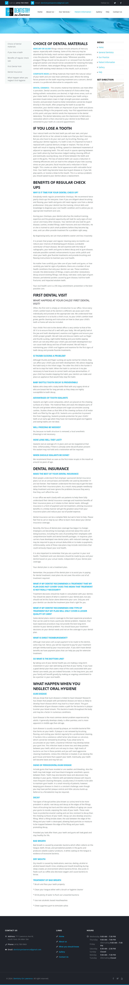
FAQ (107, 12)
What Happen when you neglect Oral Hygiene (18, 79)
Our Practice (104, 57)
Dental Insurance (15, 72)
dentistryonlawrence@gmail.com (55, 3)
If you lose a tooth (15, 52)
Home (40, 12)
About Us (50, 12)
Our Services (64, 12)
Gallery (99, 12)
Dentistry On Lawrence (23, 978)
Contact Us (117, 12)
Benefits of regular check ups (18, 59)
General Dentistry (106, 52)
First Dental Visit (14, 66)
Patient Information (83, 12)
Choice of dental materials (14, 45)
